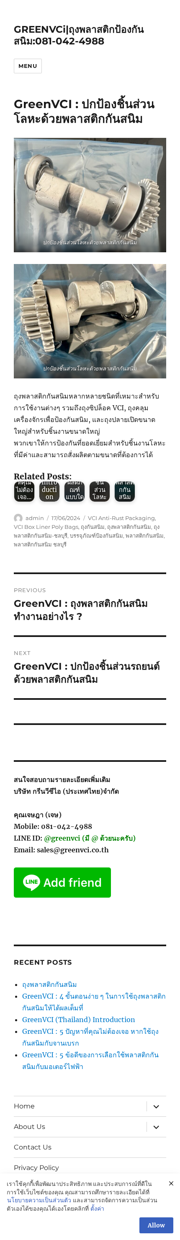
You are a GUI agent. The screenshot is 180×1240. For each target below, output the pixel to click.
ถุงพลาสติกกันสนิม (129, 526)
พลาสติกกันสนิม (145, 535)
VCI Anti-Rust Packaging (121, 518)
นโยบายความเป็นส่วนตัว (39, 1200)
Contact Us (32, 1147)
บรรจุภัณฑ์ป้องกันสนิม (96, 535)
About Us (29, 1127)
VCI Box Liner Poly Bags (46, 526)
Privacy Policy (36, 1168)
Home (24, 1106)
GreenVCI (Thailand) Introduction (78, 1019)
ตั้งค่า (97, 1208)
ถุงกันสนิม (93, 526)
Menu (27, 65)
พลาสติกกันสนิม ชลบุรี (40, 544)
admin (35, 518)
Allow (156, 1225)
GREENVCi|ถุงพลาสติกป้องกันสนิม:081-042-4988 (79, 35)
